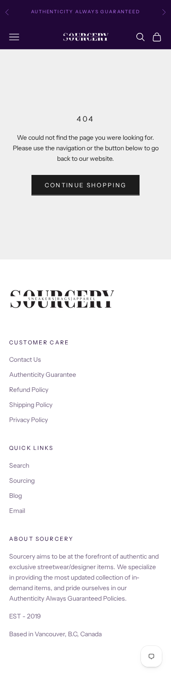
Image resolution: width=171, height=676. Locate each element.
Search (19, 465)
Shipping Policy (30, 405)
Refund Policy (28, 390)
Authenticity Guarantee (42, 374)
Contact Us (25, 359)
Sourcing (22, 480)
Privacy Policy (28, 420)
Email (17, 511)
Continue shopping (86, 185)
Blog (15, 495)
